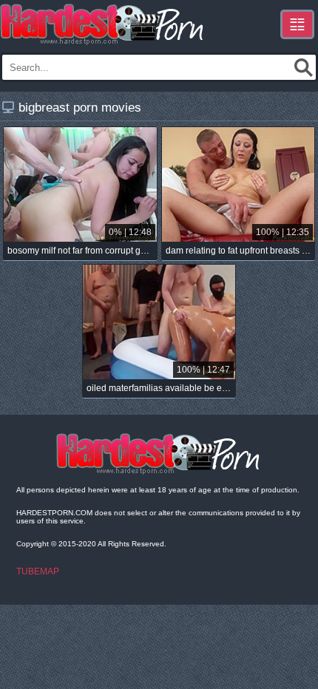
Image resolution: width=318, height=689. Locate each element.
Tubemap (37, 571)
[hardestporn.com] (103, 24)
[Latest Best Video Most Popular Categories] (297, 24)
